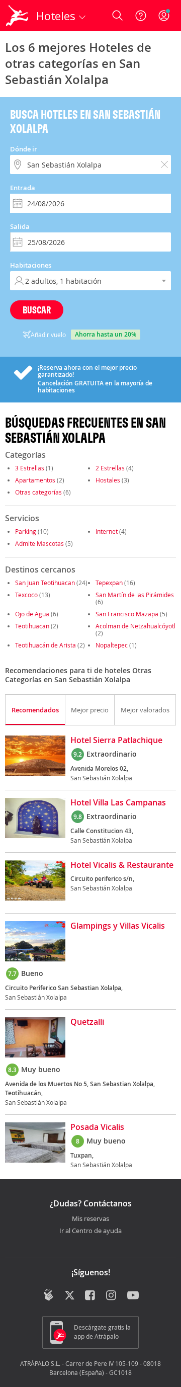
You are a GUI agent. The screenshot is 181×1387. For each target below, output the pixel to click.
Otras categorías (38, 492)
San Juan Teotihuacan (45, 583)
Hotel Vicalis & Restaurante (121, 865)
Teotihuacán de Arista (45, 645)
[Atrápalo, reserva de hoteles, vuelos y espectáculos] (17, 15)
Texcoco (26, 595)
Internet (107, 531)
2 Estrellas (110, 468)
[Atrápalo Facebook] (91, 1296)
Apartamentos (35, 480)
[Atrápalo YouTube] (133, 1296)
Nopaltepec (112, 645)
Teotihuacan (32, 626)
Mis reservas (90, 1219)
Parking (25, 531)
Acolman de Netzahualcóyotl (135, 626)
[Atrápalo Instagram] (112, 1296)
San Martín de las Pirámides (135, 595)
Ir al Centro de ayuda (90, 1231)
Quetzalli (87, 1022)
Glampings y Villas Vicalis (117, 926)
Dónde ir (23, 148)
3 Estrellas (29, 468)
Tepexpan (109, 583)
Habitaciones (30, 265)
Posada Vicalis (97, 1127)
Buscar (37, 309)
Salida (20, 226)
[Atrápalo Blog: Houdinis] (48, 1295)
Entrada (22, 187)
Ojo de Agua (32, 614)
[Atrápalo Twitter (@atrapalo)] (69, 1296)
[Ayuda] (141, 16)
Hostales (108, 480)
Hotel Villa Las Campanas (118, 803)
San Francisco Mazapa (127, 614)
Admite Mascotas (39, 543)
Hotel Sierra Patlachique (116, 741)
